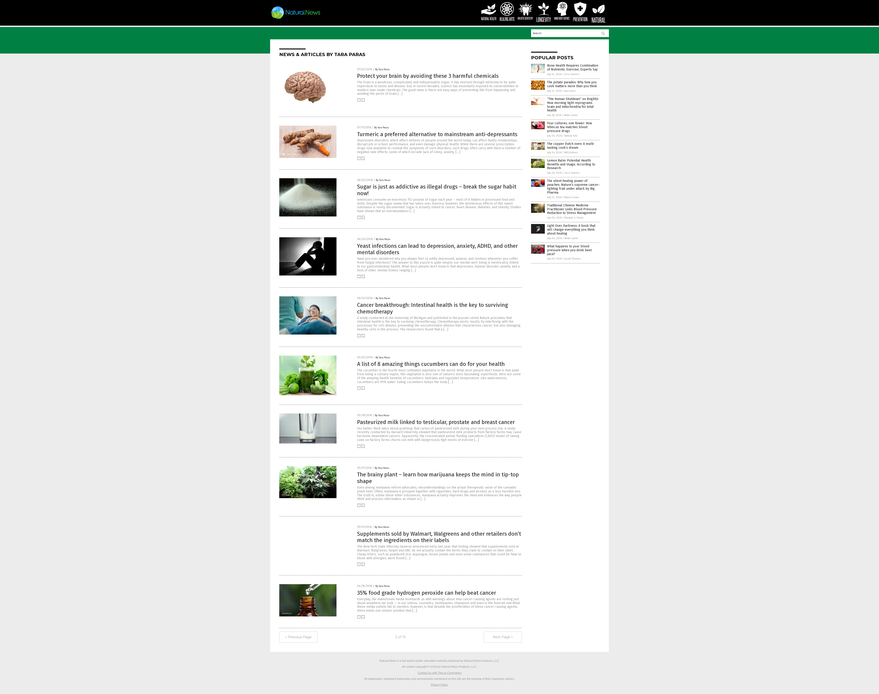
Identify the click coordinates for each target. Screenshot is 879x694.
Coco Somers (571, 74)
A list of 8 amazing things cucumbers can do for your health (431, 364)
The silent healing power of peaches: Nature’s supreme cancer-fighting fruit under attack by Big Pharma (573, 186)
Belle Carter (571, 115)
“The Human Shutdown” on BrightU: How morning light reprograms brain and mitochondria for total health (573, 104)
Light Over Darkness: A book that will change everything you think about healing (571, 229)
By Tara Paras (382, 69)
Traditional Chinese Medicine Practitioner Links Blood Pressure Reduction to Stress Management (572, 209)
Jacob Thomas (572, 258)
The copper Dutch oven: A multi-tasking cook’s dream (571, 146)
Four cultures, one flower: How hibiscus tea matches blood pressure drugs (569, 127)
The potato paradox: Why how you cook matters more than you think (572, 84)
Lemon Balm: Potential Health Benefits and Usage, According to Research (571, 164)
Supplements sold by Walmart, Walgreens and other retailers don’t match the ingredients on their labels (439, 537)
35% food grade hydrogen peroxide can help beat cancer (426, 593)
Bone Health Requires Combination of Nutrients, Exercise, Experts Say (572, 67)
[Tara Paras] (295, 18)
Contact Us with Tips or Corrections (439, 673)
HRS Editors (571, 152)
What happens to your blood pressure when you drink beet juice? (569, 250)
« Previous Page (298, 637)
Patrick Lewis (571, 197)
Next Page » (503, 637)
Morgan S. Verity (573, 217)
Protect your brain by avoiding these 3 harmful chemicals (428, 76)
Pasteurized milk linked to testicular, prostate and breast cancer (436, 422)
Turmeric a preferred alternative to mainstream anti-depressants (437, 134)
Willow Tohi (570, 135)
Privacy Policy (439, 684)
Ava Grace (570, 90)
